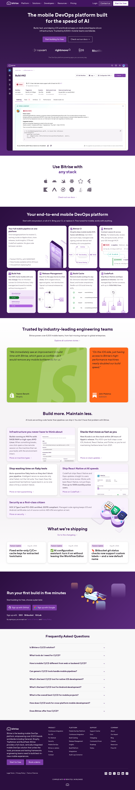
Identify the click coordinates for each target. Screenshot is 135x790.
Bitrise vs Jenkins (53, 748)
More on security (16, 514)
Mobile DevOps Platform (77, 731)
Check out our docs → (80, 39)
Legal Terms (11, 773)
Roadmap (93, 745)
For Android (52, 738)
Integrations (73, 751)
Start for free (121, 3)
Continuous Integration (55, 731)
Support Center (95, 731)
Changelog (93, 738)
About (113, 731)
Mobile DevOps (53, 745)
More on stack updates (90, 458)
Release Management (76, 741)
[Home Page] (13, 3)
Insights (71, 745)
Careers (113, 741)
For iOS (50, 734)
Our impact (114, 734)
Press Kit (113, 748)
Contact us (105, 3)
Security (51, 741)
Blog (112, 738)
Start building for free (54, 39)
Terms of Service (33, 619)
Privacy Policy (46, 619)
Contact (51, 755)
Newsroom (114, 745)
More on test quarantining (20, 492)
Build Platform (73, 748)
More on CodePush (71, 492)
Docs (91, 734)
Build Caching (73, 738)
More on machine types (19, 458)
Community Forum (96, 741)
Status (92, 748)
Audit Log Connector (76, 755)
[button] (26, 3)
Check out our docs (66, 197)
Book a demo (34, 762)
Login (94, 3)
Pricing (73, 3)
